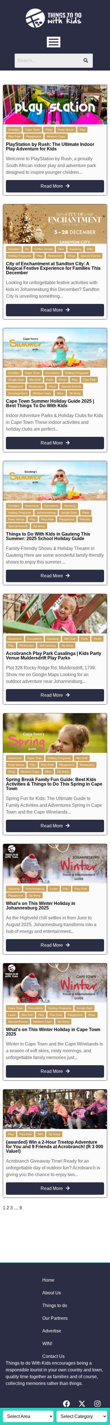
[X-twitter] (82, 1404)
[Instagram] (97, 1404)
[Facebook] (66, 1404)
